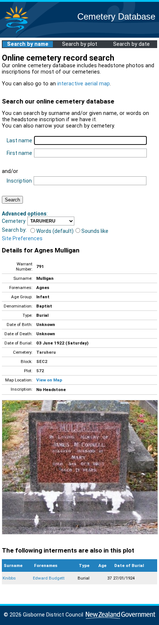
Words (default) (55, 231)
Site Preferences (22, 238)
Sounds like (94, 231)
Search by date (131, 44)
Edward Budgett (49, 578)
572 (40, 370)
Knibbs (9, 578)
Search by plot (79, 44)
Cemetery (14, 221)
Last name (19, 140)
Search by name (27, 44)
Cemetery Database (116, 16)
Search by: (14, 230)
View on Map (49, 380)
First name (19, 153)
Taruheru (46, 352)
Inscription (19, 181)
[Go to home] (16, 33)
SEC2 (41, 361)
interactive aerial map (83, 84)
